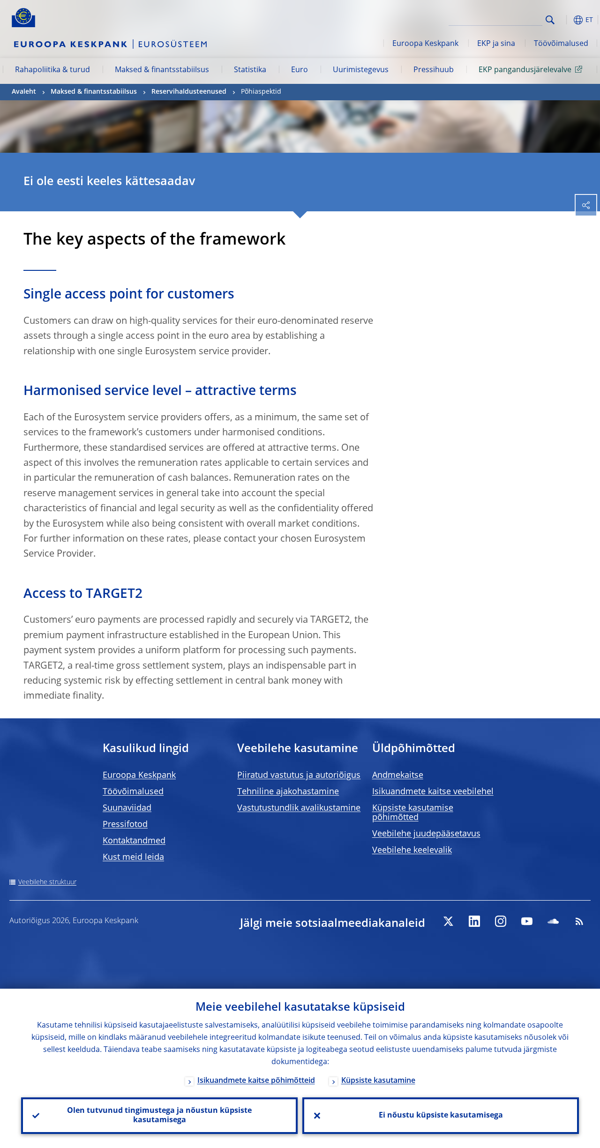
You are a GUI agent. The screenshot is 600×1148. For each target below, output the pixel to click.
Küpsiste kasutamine (378, 1081)
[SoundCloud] (553, 921)
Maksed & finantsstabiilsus (162, 70)
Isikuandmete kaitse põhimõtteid (256, 1081)
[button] (565, 20)
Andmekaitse (397, 775)
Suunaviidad (127, 808)
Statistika (250, 70)
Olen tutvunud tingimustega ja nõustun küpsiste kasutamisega (159, 1115)
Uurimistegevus (361, 70)
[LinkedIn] (474, 921)
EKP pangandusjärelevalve (525, 70)
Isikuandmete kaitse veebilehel (433, 792)
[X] (448, 921)
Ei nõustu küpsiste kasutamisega (441, 1115)
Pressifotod (125, 824)
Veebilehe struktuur (47, 882)
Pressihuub (433, 70)
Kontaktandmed (134, 841)
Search (550, 20)
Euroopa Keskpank (425, 44)
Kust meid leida (133, 857)
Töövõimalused (561, 44)
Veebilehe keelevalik (412, 850)
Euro (299, 70)
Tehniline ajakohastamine (288, 792)
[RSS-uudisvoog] (579, 921)
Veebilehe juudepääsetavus (426, 834)
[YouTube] (527, 921)
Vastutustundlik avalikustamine (298, 808)
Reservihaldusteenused (188, 92)
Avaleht (24, 92)
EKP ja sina (496, 44)
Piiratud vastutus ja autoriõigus (298, 775)
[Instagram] (500, 921)
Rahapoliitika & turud (52, 70)
